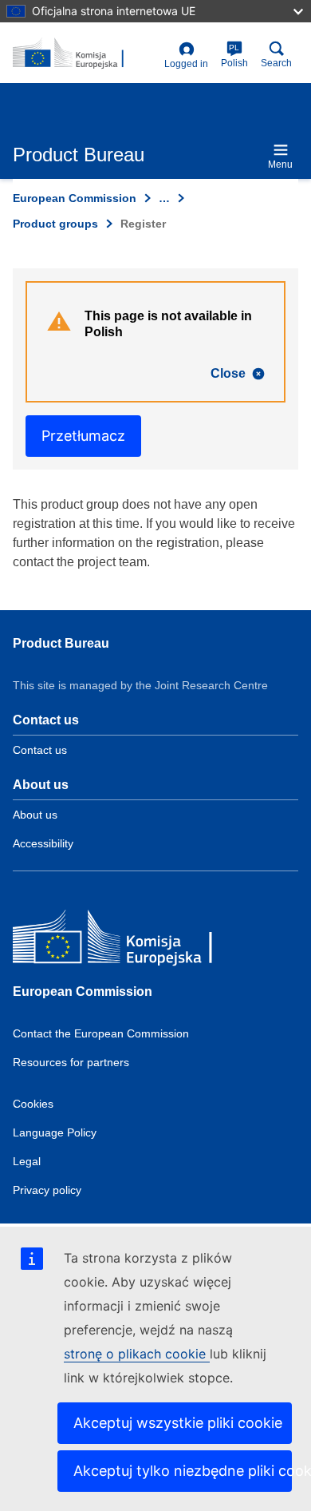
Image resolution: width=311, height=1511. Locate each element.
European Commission (74, 198)
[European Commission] (128, 940)
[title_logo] (85, 53)
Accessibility (43, 843)
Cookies (33, 1103)
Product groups (55, 223)
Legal (27, 1161)
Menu (280, 164)
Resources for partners (71, 1062)
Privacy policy (47, 1190)
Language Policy (54, 1132)
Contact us (40, 750)
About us (35, 814)
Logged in (186, 63)
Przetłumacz (83, 435)
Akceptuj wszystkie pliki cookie (177, 1422)
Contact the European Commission (101, 1033)
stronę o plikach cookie (137, 1354)
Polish (234, 56)
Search (276, 63)
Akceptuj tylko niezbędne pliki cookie (182, 1470)
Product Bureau (61, 643)
